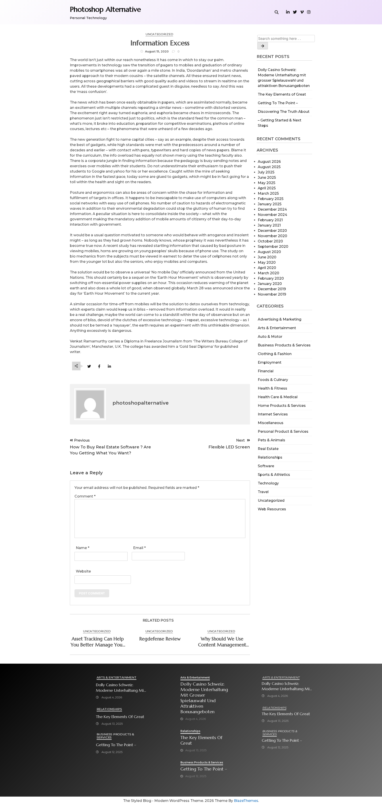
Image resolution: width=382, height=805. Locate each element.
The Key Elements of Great (282, 94)
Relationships (270, 457)
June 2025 (267, 177)
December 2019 (272, 289)
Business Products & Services (284, 345)
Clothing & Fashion (275, 354)
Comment (85, 496)
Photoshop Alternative (105, 9)
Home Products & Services (282, 405)
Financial (265, 371)
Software (266, 466)
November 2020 (272, 236)
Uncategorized (271, 500)
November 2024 (272, 215)
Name (82, 548)
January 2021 (269, 225)
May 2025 (266, 183)
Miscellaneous (270, 423)
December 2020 (272, 231)
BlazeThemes (246, 801)
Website (83, 571)
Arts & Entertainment (277, 328)
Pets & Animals (271, 440)
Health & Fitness (272, 388)
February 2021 (270, 220)
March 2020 (268, 273)
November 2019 (272, 294)
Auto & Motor (270, 336)
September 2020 (273, 246)
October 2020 (270, 241)
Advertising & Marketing (279, 319)
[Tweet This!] (89, 366)
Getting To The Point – (278, 103)
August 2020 (269, 252)
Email (139, 548)
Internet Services (273, 414)
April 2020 (267, 268)
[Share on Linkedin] (109, 366)
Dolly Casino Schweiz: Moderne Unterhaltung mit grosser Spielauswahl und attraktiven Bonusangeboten (120, 687)
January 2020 (270, 284)
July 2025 (266, 172)
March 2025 (268, 193)
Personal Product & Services (283, 431)
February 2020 (271, 278)
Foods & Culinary (273, 380)
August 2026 (269, 161)
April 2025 (267, 188)
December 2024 (272, 209)
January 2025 (269, 204)
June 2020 (267, 257)
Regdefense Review (160, 639)
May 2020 (267, 262)
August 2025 (269, 167)
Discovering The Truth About (283, 112)
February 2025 (270, 199)
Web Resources (272, 509)
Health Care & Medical (278, 397)
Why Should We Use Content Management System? (222, 642)
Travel (263, 492)
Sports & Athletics (274, 475)
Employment (269, 362)
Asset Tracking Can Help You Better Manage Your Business (97, 642)
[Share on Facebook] (99, 366)
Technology (268, 483)
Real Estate (268, 449)
